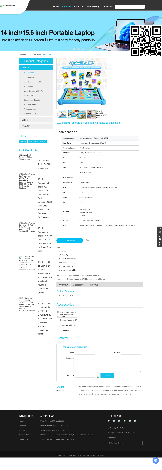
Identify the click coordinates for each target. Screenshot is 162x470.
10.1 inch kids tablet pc (68, 259)
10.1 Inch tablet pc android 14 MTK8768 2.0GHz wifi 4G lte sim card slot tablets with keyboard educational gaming (45, 318)
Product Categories (36, 61)
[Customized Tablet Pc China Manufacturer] (27, 157)
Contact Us (107, 6)
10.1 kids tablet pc (66, 266)
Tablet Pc (37, 54)
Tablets (23, 141)
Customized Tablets (32, 100)
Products (66, 6)
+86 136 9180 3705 (60, 426)
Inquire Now (69, 240)
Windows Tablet (30, 114)
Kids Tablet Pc (48, 54)
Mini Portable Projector (37, 141)
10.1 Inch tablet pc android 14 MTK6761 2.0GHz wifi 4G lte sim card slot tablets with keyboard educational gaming (45, 277)
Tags (22, 136)
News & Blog (92, 6)
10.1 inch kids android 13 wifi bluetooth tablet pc (80, 275)
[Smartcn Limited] (10, 6)
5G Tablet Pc (29, 77)
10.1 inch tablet (30, 105)
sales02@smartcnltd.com (56, 430)
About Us (78, 6)
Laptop (25, 120)
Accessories (78, 285)
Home (56, 6)
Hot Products (28, 150)
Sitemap (101, 455)
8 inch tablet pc (30, 109)
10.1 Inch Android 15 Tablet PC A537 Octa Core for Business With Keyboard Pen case (45, 239)
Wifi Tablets (28, 86)
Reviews (94, 285)
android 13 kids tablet (67, 270)
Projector (26, 126)
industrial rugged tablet (33, 82)
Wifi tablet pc (64, 255)
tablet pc (62, 251)
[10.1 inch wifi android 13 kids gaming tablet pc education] (81, 83)
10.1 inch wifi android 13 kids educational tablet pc (84, 279)
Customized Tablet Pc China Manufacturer (45, 164)
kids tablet (63, 262)
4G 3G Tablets (29, 95)
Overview (63, 285)
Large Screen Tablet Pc (33, 91)
